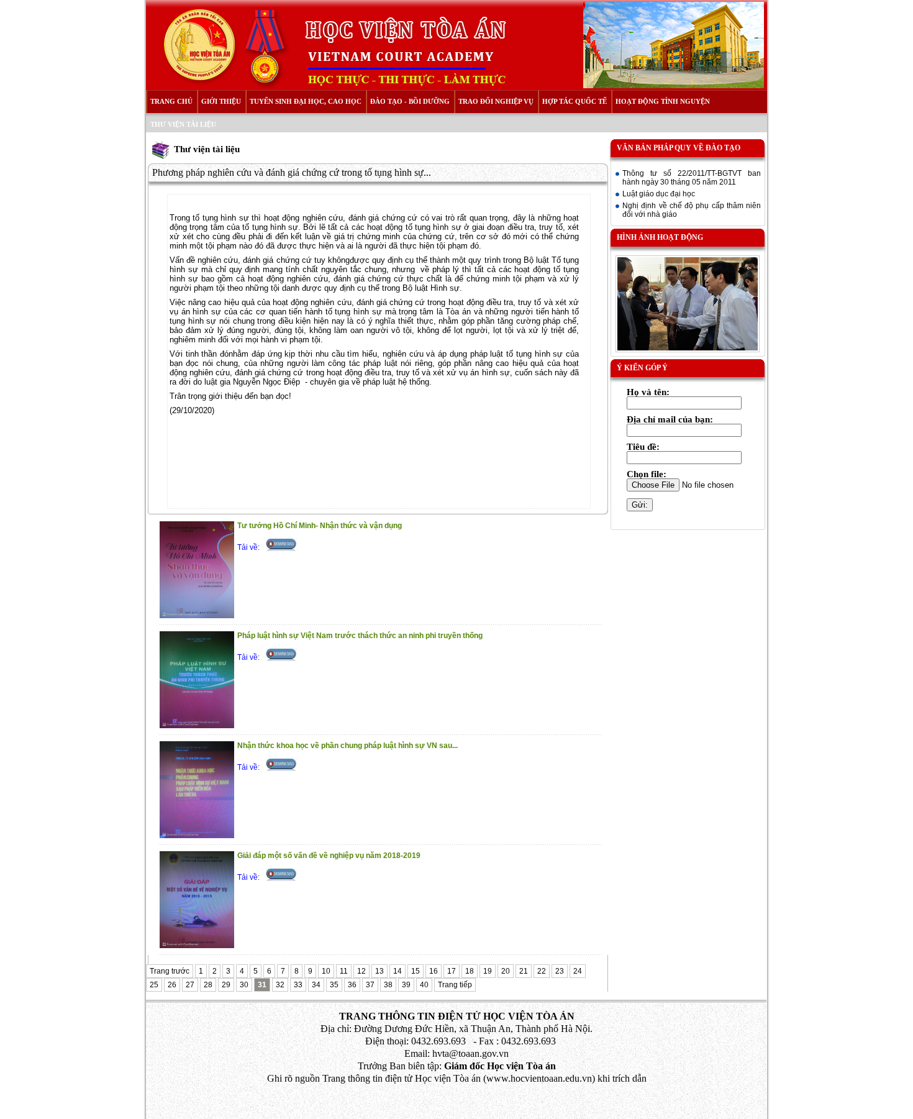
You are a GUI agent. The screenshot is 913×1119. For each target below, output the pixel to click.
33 (298, 984)
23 (559, 971)
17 (451, 971)
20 (505, 971)
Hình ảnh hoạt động (660, 237)
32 (280, 984)
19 (487, 971)
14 (397, 971)
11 (344, 971)
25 (154, 984)
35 (334, 984)
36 (352, 984)
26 (172, 984)
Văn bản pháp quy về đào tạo (678, 148)
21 (523, 971)
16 (433, 971)
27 (190, 984)
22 (541, 971)
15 (415, 971)
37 (370, 984)
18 (469, 971)
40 (424, 984)
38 (388, 984)
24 (577, 971)
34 (316, 984)
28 (208, 984)
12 (361, 971)
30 (244, 984)
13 (379, 971)
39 (406, 984)
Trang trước (169, 971)
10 (326, 971)
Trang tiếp (455, 984)
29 (226, 984)
